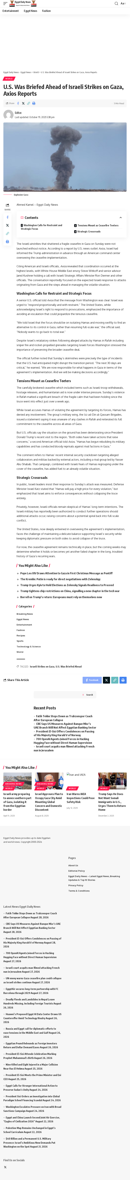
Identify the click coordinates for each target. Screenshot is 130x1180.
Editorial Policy (76, 870)
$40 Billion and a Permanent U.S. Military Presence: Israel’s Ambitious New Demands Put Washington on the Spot (29, 1142)
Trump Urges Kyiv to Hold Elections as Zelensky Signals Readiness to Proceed (67, 585)
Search (89, 695)
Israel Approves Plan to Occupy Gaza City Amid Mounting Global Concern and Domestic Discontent (49, 801)
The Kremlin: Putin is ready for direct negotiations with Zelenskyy (60, 579)
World (9, 79)
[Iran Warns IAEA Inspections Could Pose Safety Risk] (81, 781)
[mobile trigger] (6, 3)
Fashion (21, 630)
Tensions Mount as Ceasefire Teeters (98, 225)
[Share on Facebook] (18, 103)
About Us (73, 865)
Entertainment (24, 624)
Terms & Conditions (79, 890)
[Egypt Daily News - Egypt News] (23, 3)
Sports (20, 641)
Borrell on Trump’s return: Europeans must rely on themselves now (61, 597)
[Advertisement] (66, 40)
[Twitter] (5, 1167)
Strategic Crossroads (89, 231)
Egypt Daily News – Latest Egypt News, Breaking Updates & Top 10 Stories (94, 878)
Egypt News (23, 619)
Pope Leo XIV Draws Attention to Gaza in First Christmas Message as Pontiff (66, 573)
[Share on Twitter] (23, 103)
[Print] (33, 103)
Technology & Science (29, 646)
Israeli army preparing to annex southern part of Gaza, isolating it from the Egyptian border (17, 801)
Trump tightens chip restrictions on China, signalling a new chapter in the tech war (70, 591)
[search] (116, 3)
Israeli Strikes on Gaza (42, 666)
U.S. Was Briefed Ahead (69, 666)
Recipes (21, 635)
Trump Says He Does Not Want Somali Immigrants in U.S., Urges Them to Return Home (112, 801)
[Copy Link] (28, 103)
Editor (18, 112)
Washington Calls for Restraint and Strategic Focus (41, 227)
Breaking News (25, 613)
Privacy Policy (75, 885)
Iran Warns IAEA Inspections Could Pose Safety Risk (81, 797)
